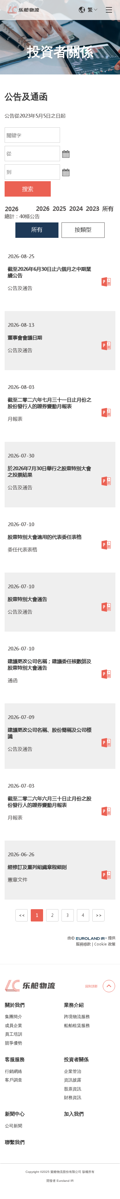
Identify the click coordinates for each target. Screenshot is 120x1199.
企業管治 (72, 1071)
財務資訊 (72, 1097)
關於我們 (15, 1005)
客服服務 (15, 1059)
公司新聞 (13, 1125)
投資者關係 (76, 1059)
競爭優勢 (13, 1043)
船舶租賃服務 (77, 1025)
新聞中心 (15, 1114)
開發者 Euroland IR (60, 1180)
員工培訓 (13, 1034)
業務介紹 (74, 1005)
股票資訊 (72, 1088)
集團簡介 (13, 1016)
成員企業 (13, 1025)
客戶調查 (13, 1079)
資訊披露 (72, 1079)
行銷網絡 (13, 1071)
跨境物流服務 (77, 1016)
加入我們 (74, 1114)
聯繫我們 (15, 1142)
